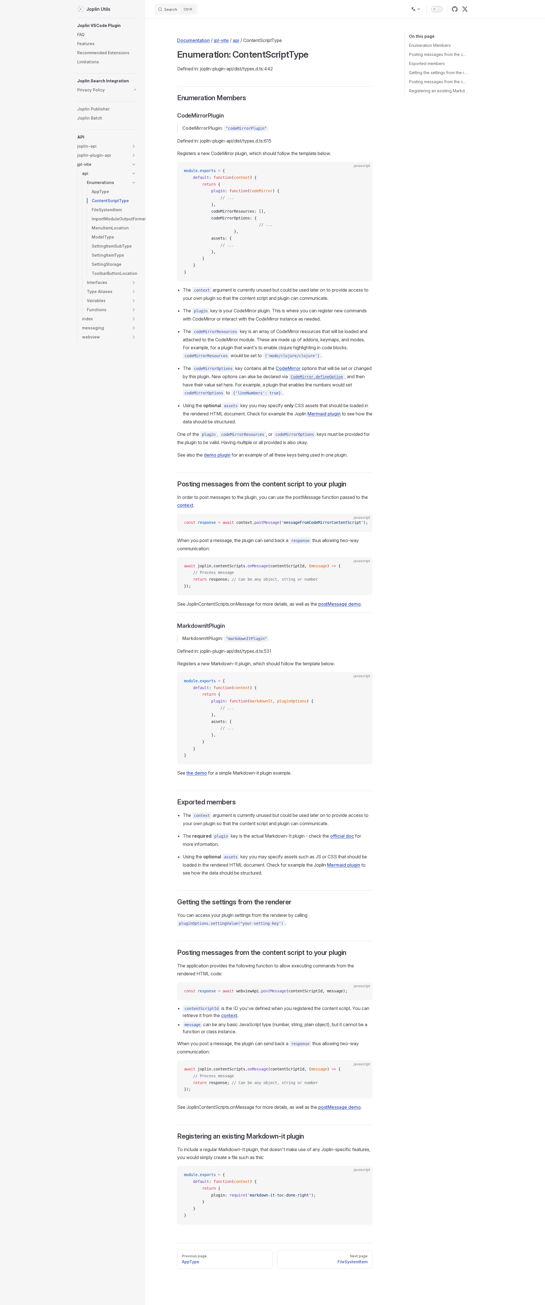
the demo (196, 773)
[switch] (437, 9)
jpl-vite (221, 40)
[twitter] (465, 9)
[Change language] (416, 9)
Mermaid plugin (324, 414)
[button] (106, 137)
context (185, 505)
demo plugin (217, 455)
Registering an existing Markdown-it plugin (438, 90)
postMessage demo (339, 604)
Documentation (193, 40)
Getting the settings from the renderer (438, 72)
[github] (455, 9)
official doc (342, 836)
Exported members (427, 63)
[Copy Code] (363, 171)
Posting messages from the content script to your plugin (438, 54)
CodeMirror (288, 368)
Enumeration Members (430, 45)
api (236, 40)
